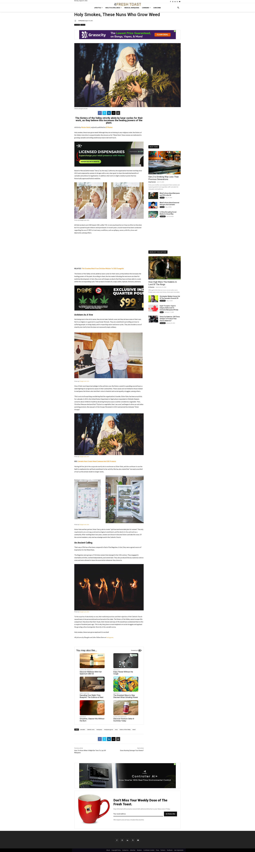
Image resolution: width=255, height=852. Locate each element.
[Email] (114, 113)
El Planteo (81, 20)
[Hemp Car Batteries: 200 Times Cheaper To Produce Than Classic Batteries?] (153, 319)
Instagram (109, 637)
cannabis (82, 729)
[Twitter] (104, 113)
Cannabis (77, 24)
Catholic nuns (90, 729)
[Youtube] (138, 840)
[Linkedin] (109, 113)
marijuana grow (108, 729)
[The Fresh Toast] (127, 4)
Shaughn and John (84, 381)
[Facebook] (100, 113)
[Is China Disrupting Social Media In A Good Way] (153, 214)
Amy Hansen (152, 182)
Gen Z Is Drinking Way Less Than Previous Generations (163, 178)
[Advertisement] (109, 251)
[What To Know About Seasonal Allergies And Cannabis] (153, 205)
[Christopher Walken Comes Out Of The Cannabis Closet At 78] (153, 298)
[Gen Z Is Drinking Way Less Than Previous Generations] (164, 162)
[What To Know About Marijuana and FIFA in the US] (153, 195)
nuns (116, 729)
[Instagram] (122, 840)
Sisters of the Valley (125, 729)
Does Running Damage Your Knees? (132, 750)
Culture (83, 24)
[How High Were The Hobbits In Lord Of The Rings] (164, 267)
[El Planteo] (75, 21)
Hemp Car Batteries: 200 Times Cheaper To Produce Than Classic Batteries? (170, 318)
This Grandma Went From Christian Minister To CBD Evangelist (103, 268)
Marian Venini (85, 127)
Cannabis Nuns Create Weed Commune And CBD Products (97, 461)
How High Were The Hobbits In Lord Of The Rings (162, 283)
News (161, 312)
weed (133, 729)
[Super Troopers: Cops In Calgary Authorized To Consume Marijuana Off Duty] (153, 308)
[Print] (118, 113)
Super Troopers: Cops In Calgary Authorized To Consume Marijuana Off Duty (169, 308)
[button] (178, 7)
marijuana (99, 729)
